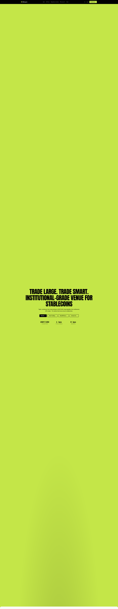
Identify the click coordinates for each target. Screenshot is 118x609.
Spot (44, 1)
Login (87, 1)
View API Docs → (63, 315)
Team (67, 1)
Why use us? (62, 1)
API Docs (47, 1)
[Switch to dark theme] (85, 2)
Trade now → (93, 1)
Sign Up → (43, 315)
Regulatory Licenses (55, 1)
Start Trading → (52, 315)
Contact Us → (74, 315)
